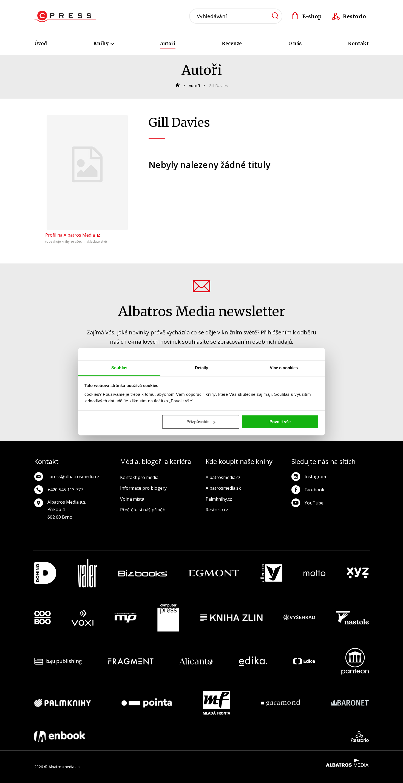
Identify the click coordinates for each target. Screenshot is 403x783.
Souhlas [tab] (119, 367)
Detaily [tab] (201, 367)
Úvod (40, 44)
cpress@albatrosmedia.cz (73, 477)
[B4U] (58, 661)
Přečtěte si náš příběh (142, 510)
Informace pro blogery (143, 488)
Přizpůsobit (197, 421)
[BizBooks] (142, 573)
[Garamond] (280, 703)
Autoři (167, 44)
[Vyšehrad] (299, 618)
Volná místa (132, 499)
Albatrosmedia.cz (223, 477)
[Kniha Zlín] (231, 618)
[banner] (65, 16)
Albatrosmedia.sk (223, 488)
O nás (295, 44)
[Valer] (87, 573)
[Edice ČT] (304, 661)
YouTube (314, 503)
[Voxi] (82, 618)
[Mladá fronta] (217, 703)
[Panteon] (355, 661)
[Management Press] (125, 618)
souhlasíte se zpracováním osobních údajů (237, 341)
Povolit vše (280, 421)
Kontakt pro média (139, 477)
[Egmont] (213, 573)
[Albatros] (271, 573)
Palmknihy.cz (219, 499)
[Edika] (253, 661)
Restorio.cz (217, 510)
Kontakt (358, 44)
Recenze (232, 44)
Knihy (101, 44)
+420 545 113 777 (65, 490)
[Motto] (314, 573)
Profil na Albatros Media (70, 235)
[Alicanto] (196, 661)
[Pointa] (146, 703)
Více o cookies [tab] (284, 367)
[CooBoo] (42, 618)
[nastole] (352, 618)
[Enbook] (59, 736)
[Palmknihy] (62, 703)
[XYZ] (358, 573)
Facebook (314, 490)
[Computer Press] (168, 618)
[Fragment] (131, 661)
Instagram (315, 477)
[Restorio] (360, 736)
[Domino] (45, 573)
